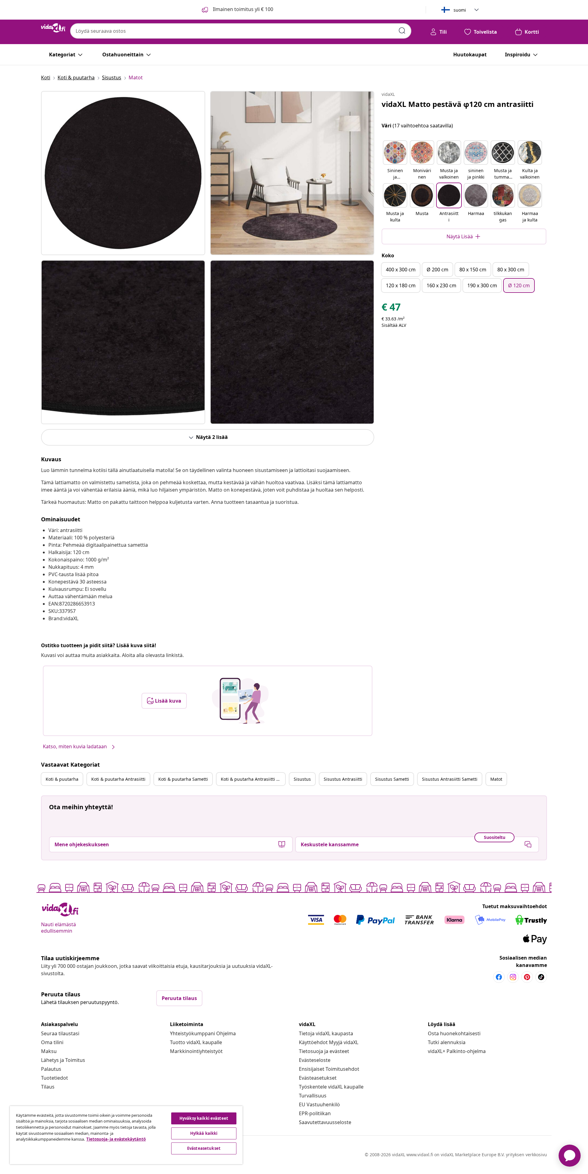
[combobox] (240, 31)
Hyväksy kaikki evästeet (203, 1118)
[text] (391, 308)
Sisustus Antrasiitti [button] (343, 779)
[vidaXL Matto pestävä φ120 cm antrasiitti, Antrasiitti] (123, 173)
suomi (460, 10)
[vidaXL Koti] (53, 27)
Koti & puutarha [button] (62, 779)
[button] (395, 160)
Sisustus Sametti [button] (392, 779)
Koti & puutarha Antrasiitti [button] (118, 779)
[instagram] (513, 977)
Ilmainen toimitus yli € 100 (242, 9)
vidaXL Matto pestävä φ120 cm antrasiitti (457, 104)
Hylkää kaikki (204, 1133)
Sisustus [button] (302, 779)
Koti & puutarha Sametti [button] (183, 779)
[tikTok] (541, 977)
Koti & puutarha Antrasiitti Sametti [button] (253, 779)
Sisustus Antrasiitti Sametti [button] (449, 779)
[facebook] (499, 977)
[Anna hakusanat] (402, 31)
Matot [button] (496, 779)
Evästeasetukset (318, 1077)
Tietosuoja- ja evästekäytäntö (116, 1139)
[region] (126, 1135)
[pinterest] (527, 977)
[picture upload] (240, 701)
